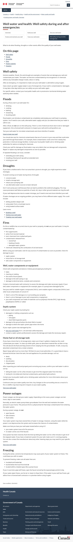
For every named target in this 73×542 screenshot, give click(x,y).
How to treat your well (10, 134)
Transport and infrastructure (33, 525)
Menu (5, 10)
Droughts (9, 59)
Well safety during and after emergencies (58, 38)
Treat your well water (33, 37)
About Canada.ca (29, 538)
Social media (6, 538)
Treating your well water (14, 217)
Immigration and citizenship (10, 515)
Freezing (8, 66)
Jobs (4, 512)
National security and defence (33, 515)
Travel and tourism (8, 518)
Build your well (32, 32)
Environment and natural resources (35, 512)
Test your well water (55, 32)
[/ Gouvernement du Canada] (13, 4)
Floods (8, 57)
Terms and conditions (41, 538)
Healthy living (19, 14)
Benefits (5, 525)
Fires (7, 61)
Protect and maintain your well (14, 37)
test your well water (12, 331)
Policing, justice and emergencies (34, 522)
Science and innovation (54, 512)
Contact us (6, 495)
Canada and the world (31, 528)
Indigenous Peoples (53, 515)
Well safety (9, 54)
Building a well (10, 212)
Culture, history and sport (32, 518)
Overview (8, 32)
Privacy (51, 538)
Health (12, 14)
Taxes (4, 532)
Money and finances (30, 532)
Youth (49, 522)
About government (53, 506)
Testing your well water (13, 215)
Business (5, 522)
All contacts (6, 506)
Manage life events (53, 525)
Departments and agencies (32, 506)
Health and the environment (32, 14)
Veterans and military (53, 518)
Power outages (11, 64)
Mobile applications (17, 538)
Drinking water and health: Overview (14, 17)
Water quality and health (48, 14)
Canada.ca (6, 14)
